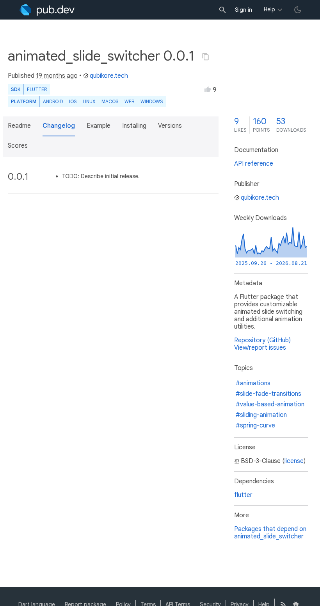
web (129, 101)
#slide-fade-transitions (268, 394)
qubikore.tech (109, 76)
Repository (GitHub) (262, 340)
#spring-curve (255, 425)
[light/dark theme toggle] (297, 9)
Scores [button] (18, 146)
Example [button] (98, 126)
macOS (109, 101)
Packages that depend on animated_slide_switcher (270, 532)
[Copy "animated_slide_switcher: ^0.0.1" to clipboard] (206, 57)
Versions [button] (170, 126)
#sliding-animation (261, 415)
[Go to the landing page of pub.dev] (47, 10)
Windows (151, 101)
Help (269, 9)
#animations (253, 383)
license (294, 461)
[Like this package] (207, 89)
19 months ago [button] (57, 76)
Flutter (37, 89)
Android (53, 101)
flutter (243, 495)
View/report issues (260, 348)
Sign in (243, 9)
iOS (72, 101)
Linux (89, 101)
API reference (253, 164)
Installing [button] (134, 126)
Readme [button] (19, 126)
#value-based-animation (270, 404)
